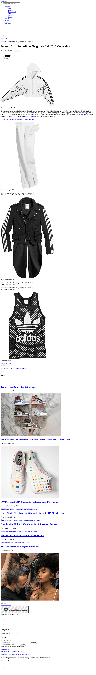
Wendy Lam (18, 51)
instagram (7, 20)
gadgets (10, 13)
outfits (10, 15)
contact (6, 22)
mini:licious (7, 23)
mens (17, 368)
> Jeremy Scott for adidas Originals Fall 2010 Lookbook (17, 119)
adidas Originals (29, 116)
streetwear (23, 368)
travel (10, 17)
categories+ (7, 7)
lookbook (81, 113)
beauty (10, 8)
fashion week (12, 12)
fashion (10, 10)
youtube (6, 18)
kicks (14, 368)
